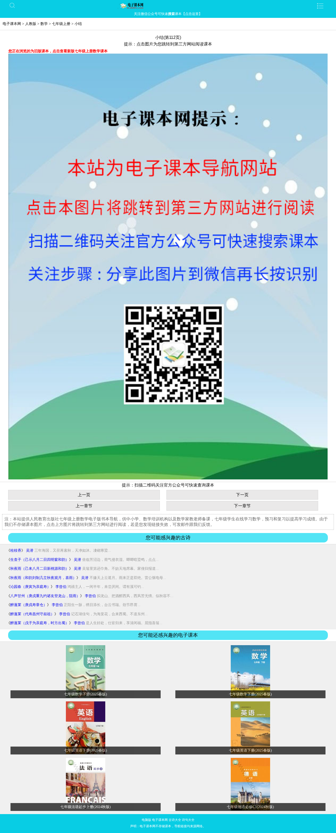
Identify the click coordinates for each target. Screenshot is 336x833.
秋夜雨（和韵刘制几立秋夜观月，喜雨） (43, 578)
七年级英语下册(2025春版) (85, 750)
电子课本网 (12, 24)
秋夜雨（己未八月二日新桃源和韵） (39, 569)
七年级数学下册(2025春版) (85, 694)
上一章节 (84, 506)
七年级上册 (61, 24)
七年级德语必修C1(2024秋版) (250, 807)
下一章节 (242, 506)
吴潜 (29, 550)
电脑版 (146, 820)
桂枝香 (15, 550)
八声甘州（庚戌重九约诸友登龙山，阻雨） (45, 596)
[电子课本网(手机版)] (168, 5)
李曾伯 (60, 587)
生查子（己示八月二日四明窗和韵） (39, 560)
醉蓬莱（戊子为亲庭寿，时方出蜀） (39, 623)
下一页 (242, 495)
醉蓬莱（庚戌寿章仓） (28, 605)
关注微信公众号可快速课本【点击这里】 (168, 14)
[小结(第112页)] (168, 478)
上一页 (84, 495)
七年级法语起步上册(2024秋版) (85, 807)
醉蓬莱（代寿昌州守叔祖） (32, 614)
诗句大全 (188, 820)
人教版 (30, 24)
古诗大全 (175, 820)
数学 (44, 24)
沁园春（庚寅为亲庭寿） (30, 587)
